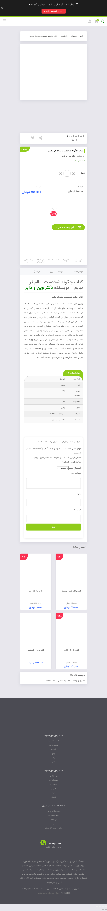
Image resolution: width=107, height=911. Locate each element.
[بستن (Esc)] (106, 906)
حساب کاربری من (53, 811)
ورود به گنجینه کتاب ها (54, 11)
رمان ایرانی (53, 780)
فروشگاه (74, 36)
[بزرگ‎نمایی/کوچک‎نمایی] (97, 906)
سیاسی (53, 757)
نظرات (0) (37, 271)
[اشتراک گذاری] (103, 906)
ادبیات (53, 792)
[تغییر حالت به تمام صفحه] (100, 906)
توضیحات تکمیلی (57, 271)
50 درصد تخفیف (53, 740)
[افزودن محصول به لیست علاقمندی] (33, 138)
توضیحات (78, 271)
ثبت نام (54, 819)
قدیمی (53, 788)
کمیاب (53, 749)
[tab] (78, 271)
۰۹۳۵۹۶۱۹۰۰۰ (54, 844)
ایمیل (77, 510)
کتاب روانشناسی (64, 680)
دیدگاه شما (75, 473)
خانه (81, 36)
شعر (53, 761)
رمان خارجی (53, 776)
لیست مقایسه (53, 815)
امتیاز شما (75, 468)
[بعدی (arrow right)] (103, 909)
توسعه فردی (53, 745)
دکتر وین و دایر (68, 156)
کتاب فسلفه (50, 680)
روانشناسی (64, 36)
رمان (53, 753)
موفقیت (53, 784)
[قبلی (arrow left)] (106, 909)
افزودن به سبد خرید (65, 227)
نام (79, 494)
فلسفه (53, 797)
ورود (53, 823)
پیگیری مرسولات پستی (53, 827)
